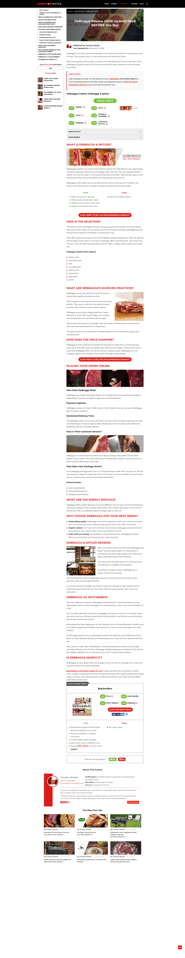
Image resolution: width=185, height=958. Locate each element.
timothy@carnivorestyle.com (72, 783)
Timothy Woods (69, 777)
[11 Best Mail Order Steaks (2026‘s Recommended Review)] (40, 80)
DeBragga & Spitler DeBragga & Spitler (50, 13)
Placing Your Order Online (49, 29)
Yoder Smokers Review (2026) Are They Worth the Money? (57, 861)
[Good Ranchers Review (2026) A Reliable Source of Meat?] (40, 107)
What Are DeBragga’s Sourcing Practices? (47, 23)
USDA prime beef (83, 238)
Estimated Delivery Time (47, 37)
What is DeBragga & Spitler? (50, 17)
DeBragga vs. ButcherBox (49, 57)
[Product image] (82, 707)
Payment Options (45, 35)
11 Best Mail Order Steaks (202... (51, 79)
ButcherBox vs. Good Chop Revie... (52, 93)
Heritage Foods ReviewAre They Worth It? (86, 833)
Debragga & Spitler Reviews (49, 54)
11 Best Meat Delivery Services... (52, 100)
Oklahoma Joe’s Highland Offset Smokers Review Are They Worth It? (123, 835)
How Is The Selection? (47, 20)
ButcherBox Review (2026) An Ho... (52, 86)
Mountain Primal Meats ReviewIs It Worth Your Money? (56, 833)
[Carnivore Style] (49, 4)
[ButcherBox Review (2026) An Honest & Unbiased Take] (40, 86)
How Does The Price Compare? (50, 27)
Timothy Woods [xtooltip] (92, 45)
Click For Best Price (120, 709)
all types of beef (107, 227)
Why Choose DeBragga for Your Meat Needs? (49, 50)
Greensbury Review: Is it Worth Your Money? (92, 861)
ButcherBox (114, 79)
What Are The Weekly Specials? (47, 46)
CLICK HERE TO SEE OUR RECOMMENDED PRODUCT (105, 215)
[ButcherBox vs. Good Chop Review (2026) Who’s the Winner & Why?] (40, 93)
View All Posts (133, 802)
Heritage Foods (75, 494)
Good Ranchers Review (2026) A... (53, 107)
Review (85, 494)
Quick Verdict (44, 10)
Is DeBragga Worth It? (47, 59)
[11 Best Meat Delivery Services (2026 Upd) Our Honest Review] (40, 100)
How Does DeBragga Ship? (48, 32)
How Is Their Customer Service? (50, 40)
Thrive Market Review (77, 491)
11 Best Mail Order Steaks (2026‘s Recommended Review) (123, 861)
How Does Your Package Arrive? (50, 43)
